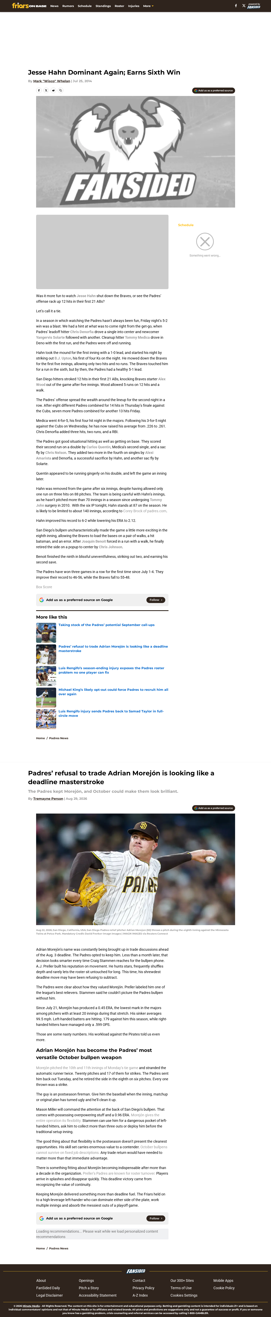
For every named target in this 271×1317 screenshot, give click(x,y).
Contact (139, 1280)
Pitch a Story (89, 1288)
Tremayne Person (48, 799)
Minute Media (31, 1305)
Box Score (44, 587)
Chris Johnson (110, 547)
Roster (119, 6)
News (54, 6)
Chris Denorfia (82, 332)
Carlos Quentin (98, 447)
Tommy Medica (137, 337)
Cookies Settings (184, 1295)
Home (40, 738)
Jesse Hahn (86, 296)
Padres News (58, 738)
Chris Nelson (55, 452)
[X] (244, 5)
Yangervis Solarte (50, 337)
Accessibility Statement (98, 1295)
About (41, 1280)
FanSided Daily (48, 1288)
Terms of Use (181, 1288)
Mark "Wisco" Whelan (51, 81)
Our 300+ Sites (182, 1280)
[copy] (60, 90)
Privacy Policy (143, 1288)
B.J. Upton (63, 358)
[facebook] (236, 5)
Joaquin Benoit (94, 541)
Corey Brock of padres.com (144, 511)
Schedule (85, 6)
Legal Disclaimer (49, 1295)
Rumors (68, 6)
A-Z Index (140, 1295)
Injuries (133, 6)
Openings (86, 1280)
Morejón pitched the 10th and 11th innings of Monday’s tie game (87, 1068)
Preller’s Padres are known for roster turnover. (119, 1173)
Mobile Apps (223, 1280)
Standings (103, 6)
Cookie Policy (224, 1288)
